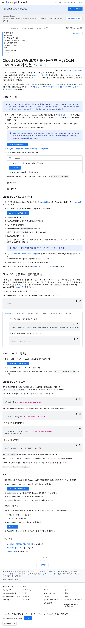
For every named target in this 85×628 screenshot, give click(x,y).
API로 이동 (15, 168)
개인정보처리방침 (17, 614)
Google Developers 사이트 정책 (49, 574)
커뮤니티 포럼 (27, 590)
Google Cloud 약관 (39, 614)
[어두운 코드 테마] (76, 301)
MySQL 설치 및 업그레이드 (44, 267)
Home (4, 28)
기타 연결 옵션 (12, 552)
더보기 (68, 314)
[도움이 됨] (77, 28)
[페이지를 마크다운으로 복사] (41, 65)
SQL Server (78, 70)
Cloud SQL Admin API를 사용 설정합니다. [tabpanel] (26, 167)
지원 (24, 593)
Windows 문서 (20, 287)
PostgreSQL (67, 70)
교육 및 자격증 (48, 603)
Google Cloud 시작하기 (51, 593)
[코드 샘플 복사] (80, 301)
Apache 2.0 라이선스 (8, 574)
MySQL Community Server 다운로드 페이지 (22, 254)
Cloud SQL (12, 9)
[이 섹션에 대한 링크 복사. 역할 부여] (18, 189)
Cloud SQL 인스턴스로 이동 (17, 213)
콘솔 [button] (10, 158)
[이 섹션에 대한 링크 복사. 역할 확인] (18, 183)
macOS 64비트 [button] (33, 314)
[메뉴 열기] (3, 2)
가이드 (48, 28)
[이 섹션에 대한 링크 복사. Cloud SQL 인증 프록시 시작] (35, 382)
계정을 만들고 (62, 115)
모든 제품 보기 (6, 590)
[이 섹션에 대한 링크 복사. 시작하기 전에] (19, 97)
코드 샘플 (46, 596)
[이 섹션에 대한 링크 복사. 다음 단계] (14, 539)
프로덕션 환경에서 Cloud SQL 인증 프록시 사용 (45, 87)
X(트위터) (67, 596)
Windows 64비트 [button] (56, 314)
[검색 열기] (56, 2)
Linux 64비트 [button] (8, 314)
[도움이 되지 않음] (81, 28)
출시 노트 (26, 596)
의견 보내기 (76, 34)
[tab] (10, 158)
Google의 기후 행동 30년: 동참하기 (58, 614)
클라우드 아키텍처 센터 (51, 600)
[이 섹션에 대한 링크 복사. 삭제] (9, 475)
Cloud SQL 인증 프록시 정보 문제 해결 (20, 544)
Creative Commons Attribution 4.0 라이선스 (41, 572)
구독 (28, 618)
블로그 (66, 590)
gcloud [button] (17, 158)
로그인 (80, 2)
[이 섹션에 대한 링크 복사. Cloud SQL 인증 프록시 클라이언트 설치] (47, 274)
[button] (45, 127)
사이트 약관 (28, 614)
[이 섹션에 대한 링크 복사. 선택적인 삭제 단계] (20, 506)
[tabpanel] (42, 331)
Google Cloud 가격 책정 (9, 593)
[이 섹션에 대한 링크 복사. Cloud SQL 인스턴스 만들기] (34, 197)
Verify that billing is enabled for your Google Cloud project (27, 149)
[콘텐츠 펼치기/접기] (15, 33)
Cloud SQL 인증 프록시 (40, 75)
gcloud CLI (44, 202)
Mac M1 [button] (44, 314)
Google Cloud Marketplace (11, 596)
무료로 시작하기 (75, 9)
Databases (24, 28)
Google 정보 (6, 614)
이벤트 (66, 593)
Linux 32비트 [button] (20, 314)
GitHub (46, 590)
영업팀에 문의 (6, 600)
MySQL (23, 9)
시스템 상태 (26, 600)
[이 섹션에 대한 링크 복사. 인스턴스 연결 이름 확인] (29, 354)
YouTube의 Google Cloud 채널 (73, 600)
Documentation (13, 28)
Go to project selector (17, 144)
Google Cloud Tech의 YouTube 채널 (71, 605)
